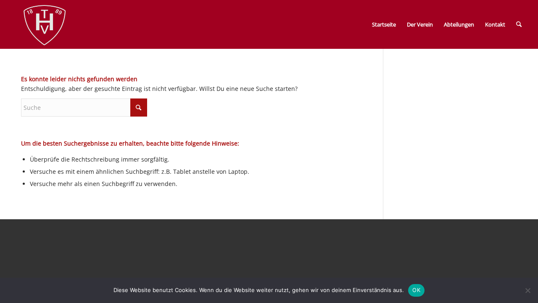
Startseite (384, 24)
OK (416, 290)
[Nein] (527, 290)
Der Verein (420, 24)
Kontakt (495, 24)
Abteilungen (459, 24)
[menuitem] (519, 24)
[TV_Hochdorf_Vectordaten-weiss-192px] (45, 26)
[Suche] (519, 24)
